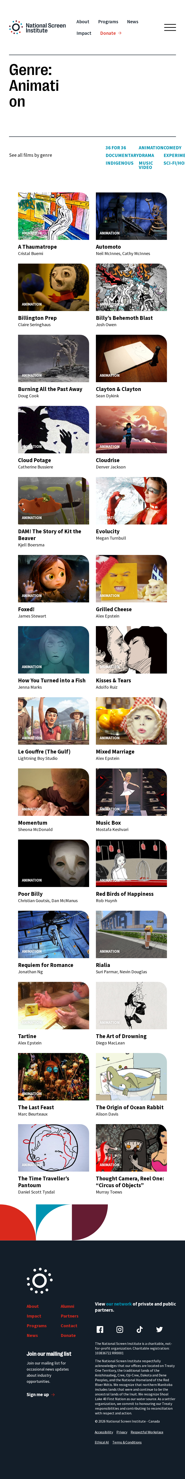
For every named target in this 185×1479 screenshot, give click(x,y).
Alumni (67, 1306)
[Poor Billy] (53, 862)
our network (119, 1304)
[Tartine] (53, 1005)
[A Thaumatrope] (53, 215)
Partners (70, 1316)
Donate (108, 33)
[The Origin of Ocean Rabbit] (131, 1076)
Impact (83, 33)
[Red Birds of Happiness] (131, 862)
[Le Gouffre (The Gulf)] (53, 720)
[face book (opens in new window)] (100, 1329)
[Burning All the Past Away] (53, 358)
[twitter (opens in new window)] (159, 1329)
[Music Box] (131, 791)
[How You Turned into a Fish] (53, 649)
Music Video (146, 165)
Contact (69, 1325)
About (82, 22)
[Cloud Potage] (53, 429)
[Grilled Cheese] (131, 578)
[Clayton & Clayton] (131, 358)
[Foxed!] (53, 578)
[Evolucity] (131, 500)
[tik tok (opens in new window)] (140, 1329)
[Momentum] (53, 791)
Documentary (122, 155)
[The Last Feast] (53, 1076)
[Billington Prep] (53, 287)
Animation (151, 148)
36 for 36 (116, 148)
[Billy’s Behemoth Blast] (131, 287)
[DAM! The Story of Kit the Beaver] (53, 500)
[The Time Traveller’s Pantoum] (53, 1147)
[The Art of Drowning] (131, 1005)
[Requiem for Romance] (53, 934)
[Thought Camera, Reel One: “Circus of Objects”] (131, 1147)
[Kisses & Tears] (131, 649)
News (132, 22)
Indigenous (120, 163)
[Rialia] (131, 934)
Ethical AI (102, 1442)
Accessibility (104, 1432)
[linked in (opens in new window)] (120, 1329)
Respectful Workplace (147, 1432)
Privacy (121, 1432)
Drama (146, 155)
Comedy (172, 148)
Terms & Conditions (126, 1442)
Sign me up (38, 1394)
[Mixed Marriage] (131, 720)
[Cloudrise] (131, 429)
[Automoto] (131, 215)
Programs (108, 22)
